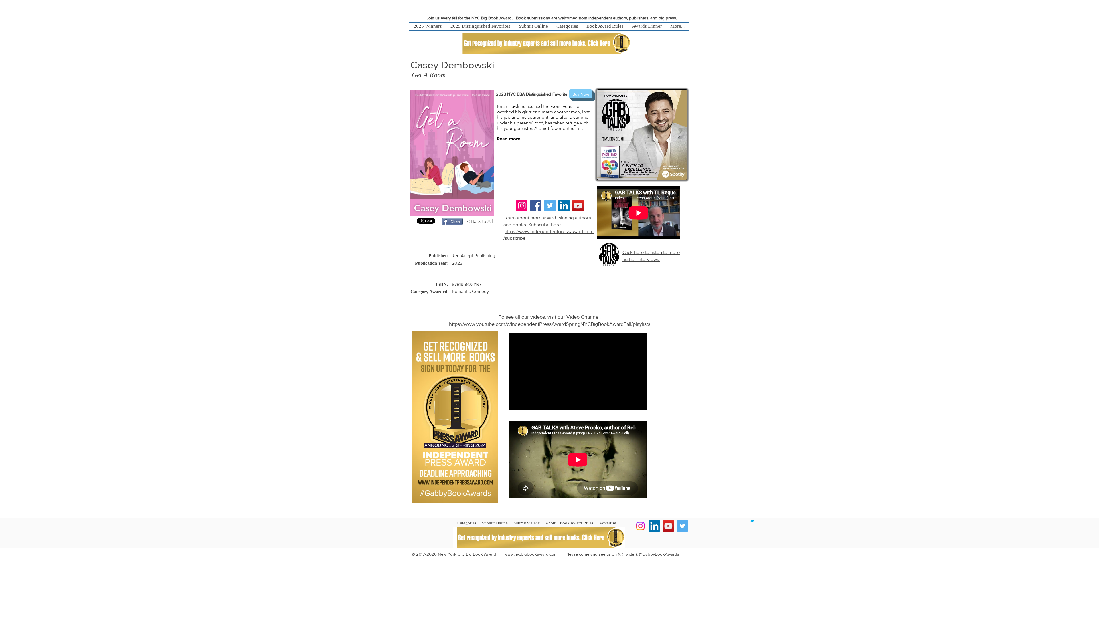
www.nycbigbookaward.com (531, 554)
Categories (466, 523)
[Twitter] (550, 205)
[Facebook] (535, 205)
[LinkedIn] (564, 205)
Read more (508, 139)
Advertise (607, 523)
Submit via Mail (527, 523)
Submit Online (495, 523)
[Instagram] (521, 205)
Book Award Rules (576, 523)
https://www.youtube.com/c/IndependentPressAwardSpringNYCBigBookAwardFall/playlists (549, 324)
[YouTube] (578, 205)
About (550, 523)
